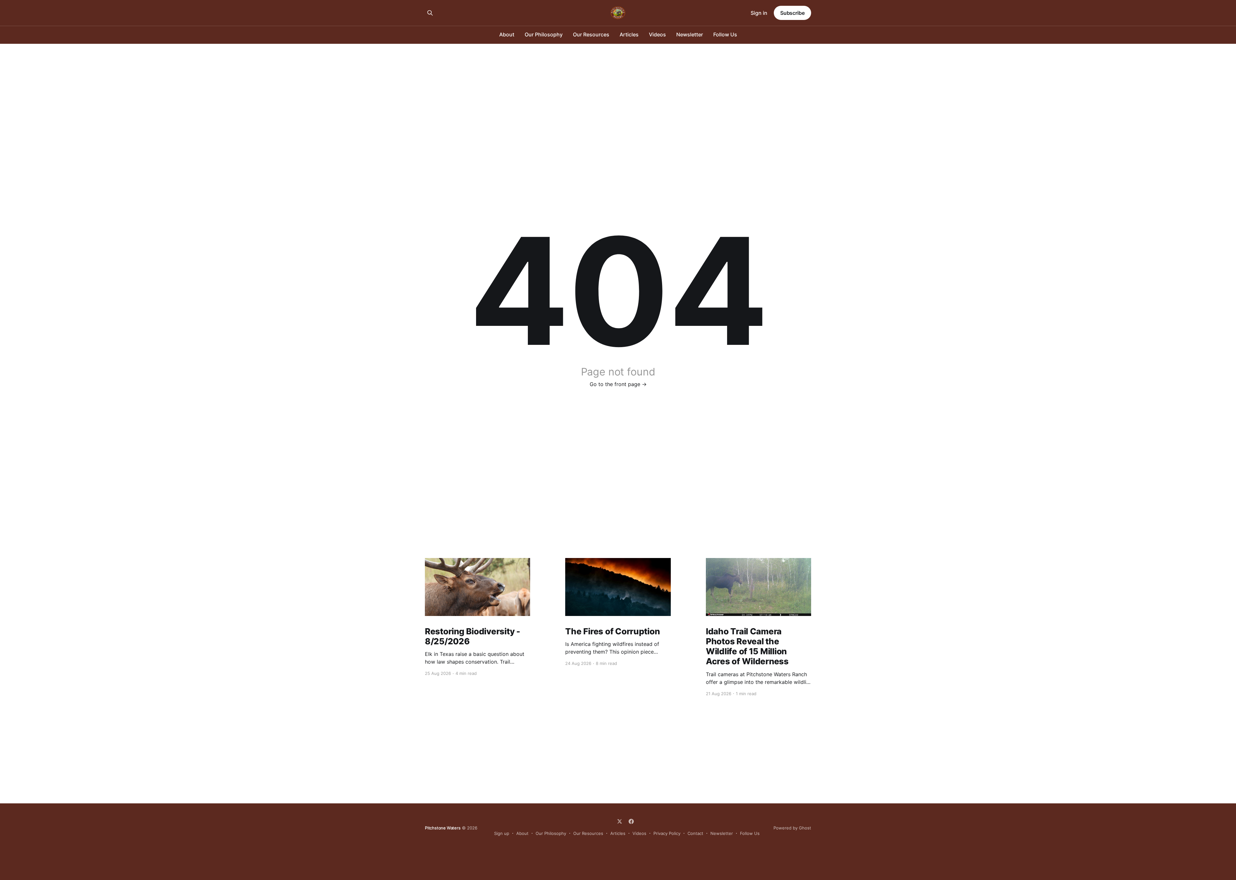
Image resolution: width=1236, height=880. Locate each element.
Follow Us (725, 34)
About (506, 34)
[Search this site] (430, 13)
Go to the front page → (618, 384)
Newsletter (689, 34)
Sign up (501, 833)
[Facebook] (631, 821)
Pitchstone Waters (443, 827)
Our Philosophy (544, 34)
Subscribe (792, 13)
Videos (657, 34)
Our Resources (591, 34)
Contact (695, 833)
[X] (619, 821)
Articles (629, 34)
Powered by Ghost (792, 827)
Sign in (759, 13)
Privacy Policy (666, 833)
